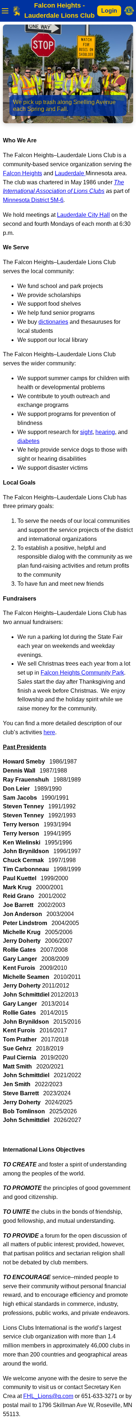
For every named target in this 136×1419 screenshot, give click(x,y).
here (49, 732)
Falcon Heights (22, 173)
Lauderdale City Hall (83, 215)
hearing (105, 432)
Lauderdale (70, 173)
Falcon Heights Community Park (82, 673)
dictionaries (53, 322)
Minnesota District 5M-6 (33, 200)
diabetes (28, 441)
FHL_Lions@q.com (48, 1396)
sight (86, 432)
